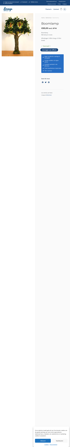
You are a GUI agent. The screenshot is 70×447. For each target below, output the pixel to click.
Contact (56, 9)
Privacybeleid (53, 444)
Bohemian (49, 18)
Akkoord (42, 441)
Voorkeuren (59, 441)
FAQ (59, 4)
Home (43, 18)
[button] (64, 9)
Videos (65, 4)
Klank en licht (52, 4)
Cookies (46, 444)
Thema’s (48, 9)
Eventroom (62, 1)
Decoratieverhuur (51, 1)
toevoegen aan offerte (49, 50)
